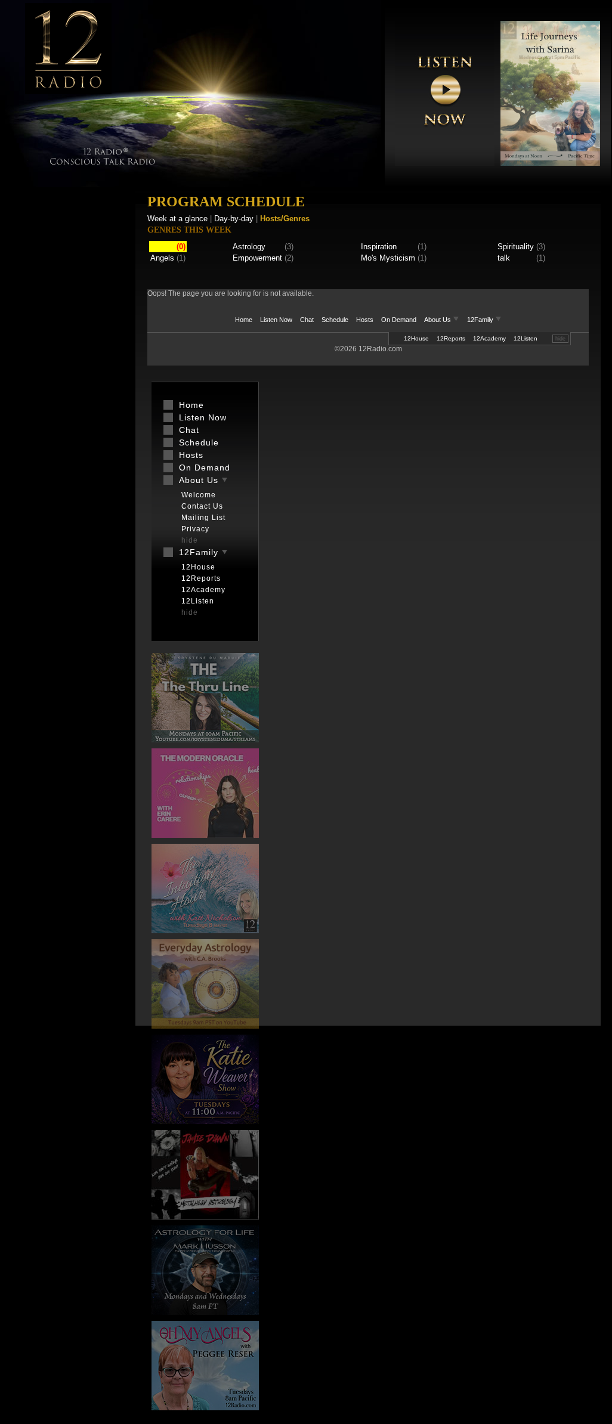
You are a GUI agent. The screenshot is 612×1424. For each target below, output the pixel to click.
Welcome (198, 495)
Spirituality (515, 246)
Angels (162, 257)
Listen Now (276, 319)
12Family (481, 319)
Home (243, 319)
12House (416, 338)
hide (560, 339)
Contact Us (202, 506)
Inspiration (379, 246)
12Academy (489, 338)
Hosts (364, 319)
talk (503, 257)
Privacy (195, 529)
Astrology (249, 246)
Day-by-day (234, 218)
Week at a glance (177, 218)
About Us (438, 319)
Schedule (335, 319)
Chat (307, 319)
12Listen (525, 338)
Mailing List (203, 517)
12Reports (451, 338)
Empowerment (257, 257)
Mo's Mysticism (388, 257)
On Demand (398, 319)
